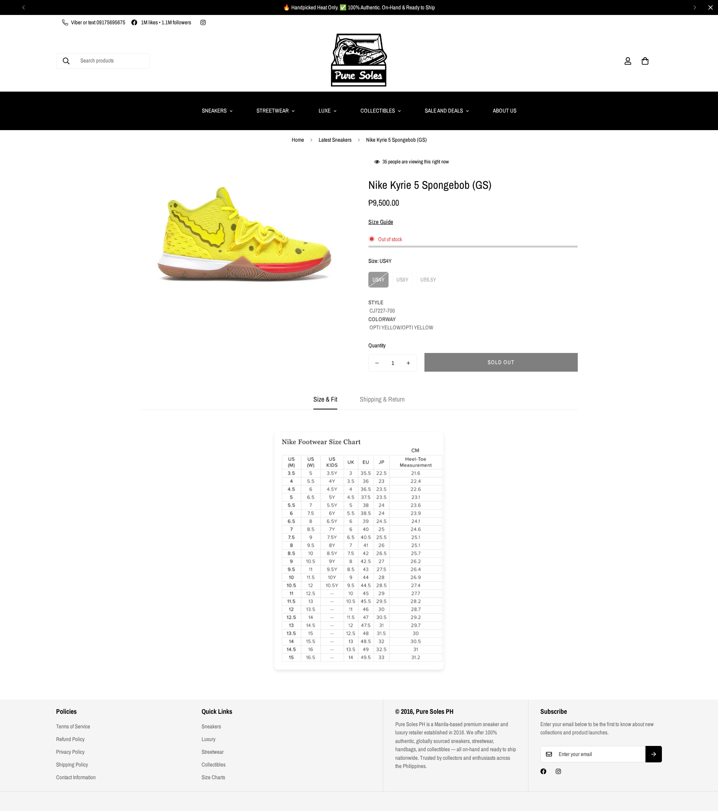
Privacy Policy (70, 752)
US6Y (402, 279)
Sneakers (214, 110)
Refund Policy (70, 739)
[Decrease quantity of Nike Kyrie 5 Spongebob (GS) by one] (377, 363)
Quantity (377, 345)
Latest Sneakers (335, 140)
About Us (504, 110)
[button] (645, 61)
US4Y (378, 279)
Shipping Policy (72, 764)
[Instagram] (203, 22)
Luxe (325, 110)
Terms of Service (73, 726)
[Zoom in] (333, 171)
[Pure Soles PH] (359, 61)
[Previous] (23, 7)
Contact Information (76, 777)
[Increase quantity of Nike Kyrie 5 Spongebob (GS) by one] (408, 363)
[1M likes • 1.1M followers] (543, 771)
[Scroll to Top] (703, 770)
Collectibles (377, 110)
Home (298, 140)
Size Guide (380, 222)
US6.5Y (428, 279)
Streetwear (273, 110)
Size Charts (213, 777)
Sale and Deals (444, 110)
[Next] (694, 7)
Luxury (208, 739)
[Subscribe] (653, 754)
